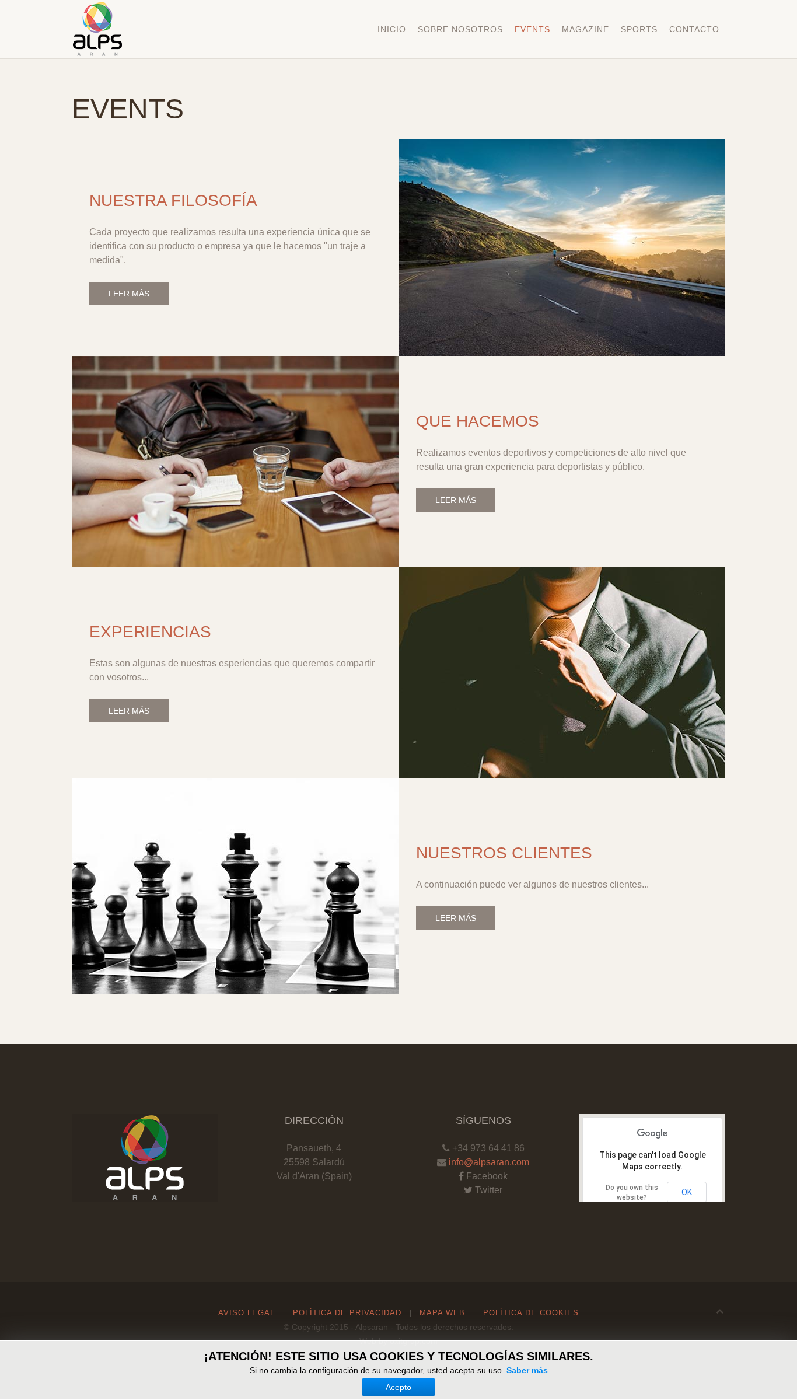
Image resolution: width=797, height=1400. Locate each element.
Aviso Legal (246, 1312)
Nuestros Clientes (504, 853)
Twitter (487, 1190)
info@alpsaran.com (489, 1162)
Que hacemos (477, 421)
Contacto (694, 29)
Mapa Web (442, 1312)
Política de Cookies (531, 1312)
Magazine (585, 29)
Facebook (486, 1176)
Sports (639, 29)
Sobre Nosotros (460, 29)
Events (532, 29)
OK (686, 1192)
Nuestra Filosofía (173, 200)
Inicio (391, 29)
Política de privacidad (347, 1312)
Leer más (129, 293)
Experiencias (150, 632)
